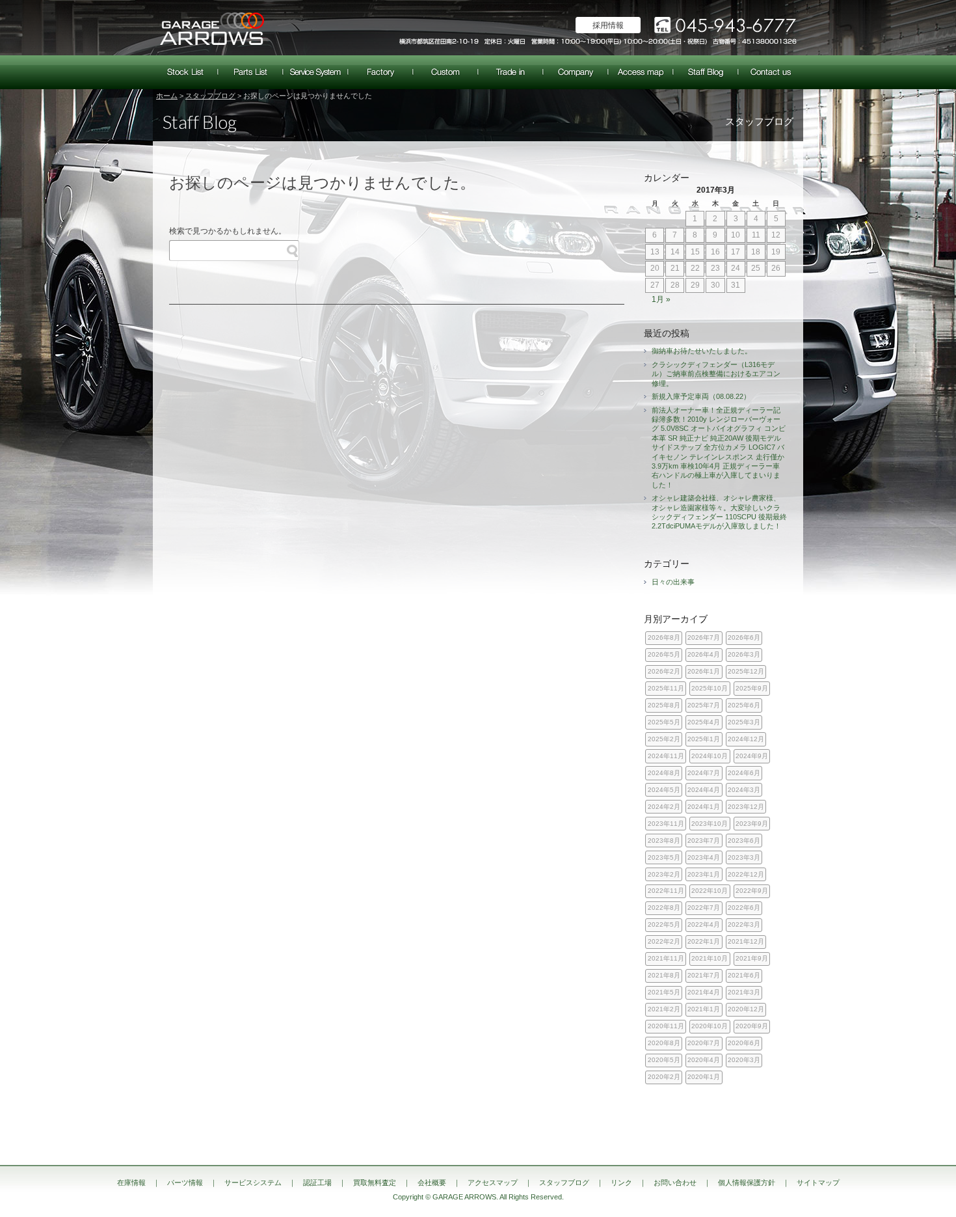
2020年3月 (744, 1059)
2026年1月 (703, 671)
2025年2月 (664, 739)
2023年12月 (746, 806)
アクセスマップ (640, 72)
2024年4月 (703, 789)
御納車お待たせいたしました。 (702, 351)
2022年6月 (744, 907)
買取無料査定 (510, 72)
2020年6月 (744, 1042)
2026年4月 (703, 654)
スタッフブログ (705, 72)
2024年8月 (664, 772)
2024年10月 (709, 755)
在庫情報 (185, 72)
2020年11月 (666, 1026)
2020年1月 (703, 1076)
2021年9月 (752, 958)
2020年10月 (709, 1026)
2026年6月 (744, 637)
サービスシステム (315, 72)
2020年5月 (664, 1059)
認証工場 (380, 72)
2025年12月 (746, 671)
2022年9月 (752, 890)
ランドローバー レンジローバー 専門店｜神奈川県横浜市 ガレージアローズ (211, 27)
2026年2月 (664, 671)
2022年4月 (703, 924)
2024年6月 (744, 772)
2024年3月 (744, 789)
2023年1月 (703, 874)
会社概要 (575, 72)
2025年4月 (703, 722)
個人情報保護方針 (746, 1182)
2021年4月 (703, 992)
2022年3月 (744, 924)
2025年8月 (664, 705)
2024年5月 (664, 789)
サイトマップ (818, 1182)
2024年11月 (666, 755)
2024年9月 (752, 755)
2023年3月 (744, 857)
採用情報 (608, 25)
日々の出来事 (673, 582)
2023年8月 (664, 840)
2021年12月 (746, 941)
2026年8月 (664, 637)
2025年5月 (664, 722)
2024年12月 (746, 739)
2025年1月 (703, 739)
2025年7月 (703, 705)
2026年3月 (744, 654)
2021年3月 (744, 992)
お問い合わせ (770, 72)
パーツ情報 (250, 72)
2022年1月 (703, 941)
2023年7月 (703, 840)
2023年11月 (666, 823)
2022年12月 (746, 874)
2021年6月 (744, 975)
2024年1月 (703, 806)
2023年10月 (709, 823)
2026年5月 (664, 654)
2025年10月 (709, 688)
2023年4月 (703, 857)
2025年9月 (752, 688)
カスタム (445, 72)
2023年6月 (744, 840)
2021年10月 (709, 958)
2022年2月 (664, 941)
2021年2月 (664, 1009)
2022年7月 (703, 907)
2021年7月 (703, 975)
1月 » (661, 299)
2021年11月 (666, 958)
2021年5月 (664, 992)
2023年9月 (752, 823)
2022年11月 (666, 890)
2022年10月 (709, 890)
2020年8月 (664, 1042)
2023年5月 (664, 857)
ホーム (167, 96)
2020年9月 (752, 1026)
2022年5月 (664, 924)
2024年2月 (664, 806)
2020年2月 (664, 1076)
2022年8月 (664, 907)
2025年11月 (666, 688)
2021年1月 (703, 1009)
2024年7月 (703, 772)
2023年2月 (664, 874)
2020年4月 (703, 1059)
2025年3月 (744, 722)
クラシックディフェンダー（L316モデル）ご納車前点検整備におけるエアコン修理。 (716, 374)
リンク (621, 1182)
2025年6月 (744, 705)
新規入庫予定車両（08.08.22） (701, 396)
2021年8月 (664, 975)
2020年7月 (703, 1042)
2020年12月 (746, 1009)
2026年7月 (703, 637)
